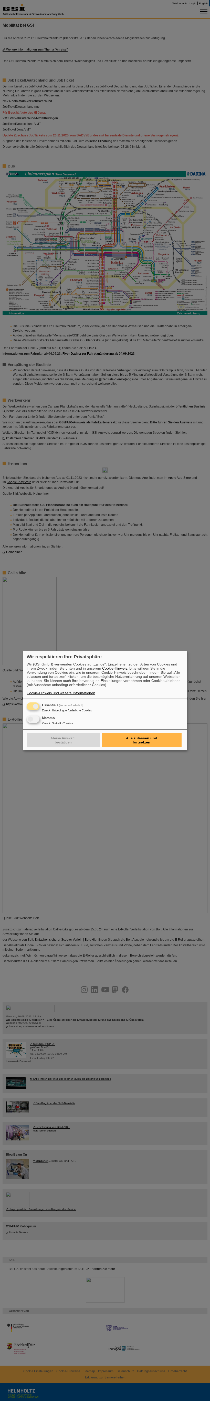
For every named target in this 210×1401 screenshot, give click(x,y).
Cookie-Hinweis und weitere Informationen (61, 693)
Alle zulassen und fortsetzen (141, 740)
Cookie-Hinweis (114, 668)
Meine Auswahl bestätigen (63, 740)
